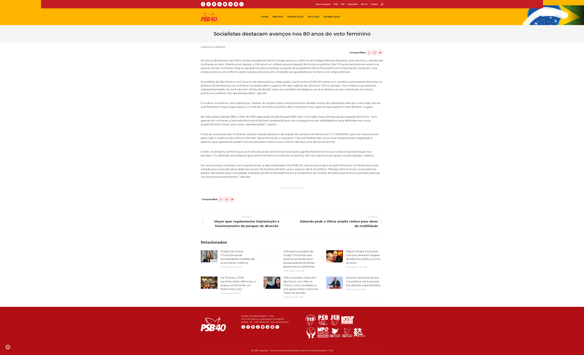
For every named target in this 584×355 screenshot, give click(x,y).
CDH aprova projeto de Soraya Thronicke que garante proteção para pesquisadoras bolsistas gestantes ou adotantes (299, 259)
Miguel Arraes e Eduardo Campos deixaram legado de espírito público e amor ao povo (363, 257)
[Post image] (209, 256)
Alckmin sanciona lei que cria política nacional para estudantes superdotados (363, 281)
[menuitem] (323, 4)
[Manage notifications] (7, 347)
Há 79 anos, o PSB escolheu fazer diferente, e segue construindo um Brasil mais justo (238, 283)
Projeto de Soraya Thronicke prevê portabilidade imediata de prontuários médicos (238, 257)
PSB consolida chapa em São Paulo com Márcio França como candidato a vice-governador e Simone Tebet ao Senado (300, 285)
